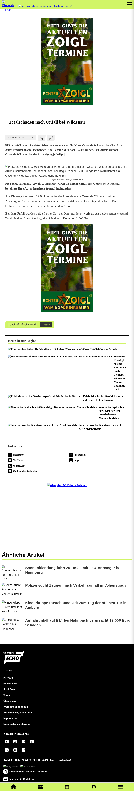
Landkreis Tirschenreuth (22, 324)
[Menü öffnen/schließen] (129, 4)
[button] (120, 787)
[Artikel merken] (51, 138)
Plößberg (46, 325)
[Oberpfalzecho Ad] (45, 6)
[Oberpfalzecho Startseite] (8, 9)
